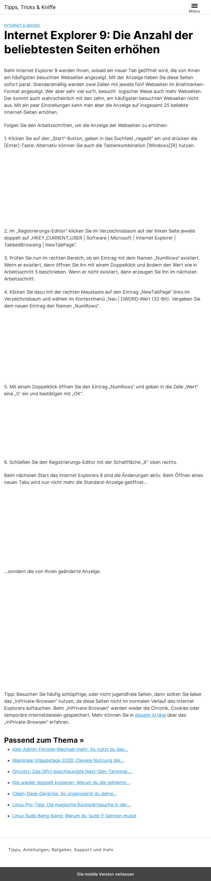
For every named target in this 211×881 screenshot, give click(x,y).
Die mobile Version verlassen (105, 874)
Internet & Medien (22, 25)
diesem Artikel (150, 715)
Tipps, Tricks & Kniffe (30, 7)
